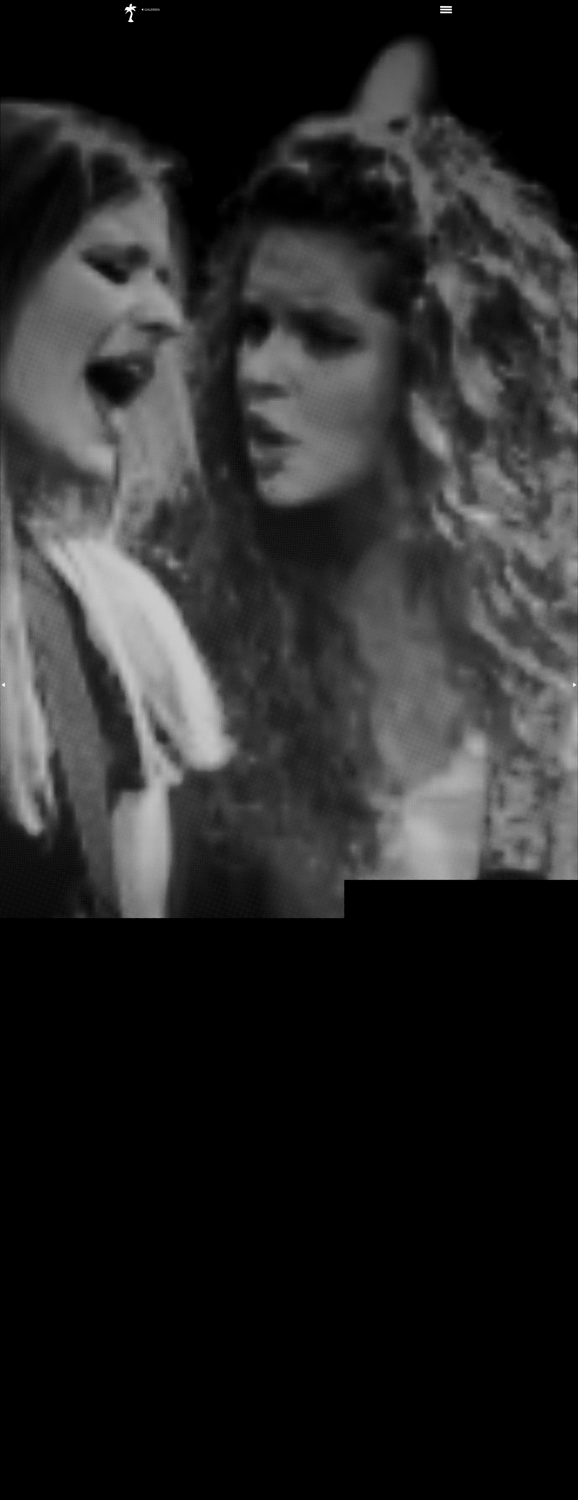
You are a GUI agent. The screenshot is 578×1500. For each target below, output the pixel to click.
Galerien (152, 9)
